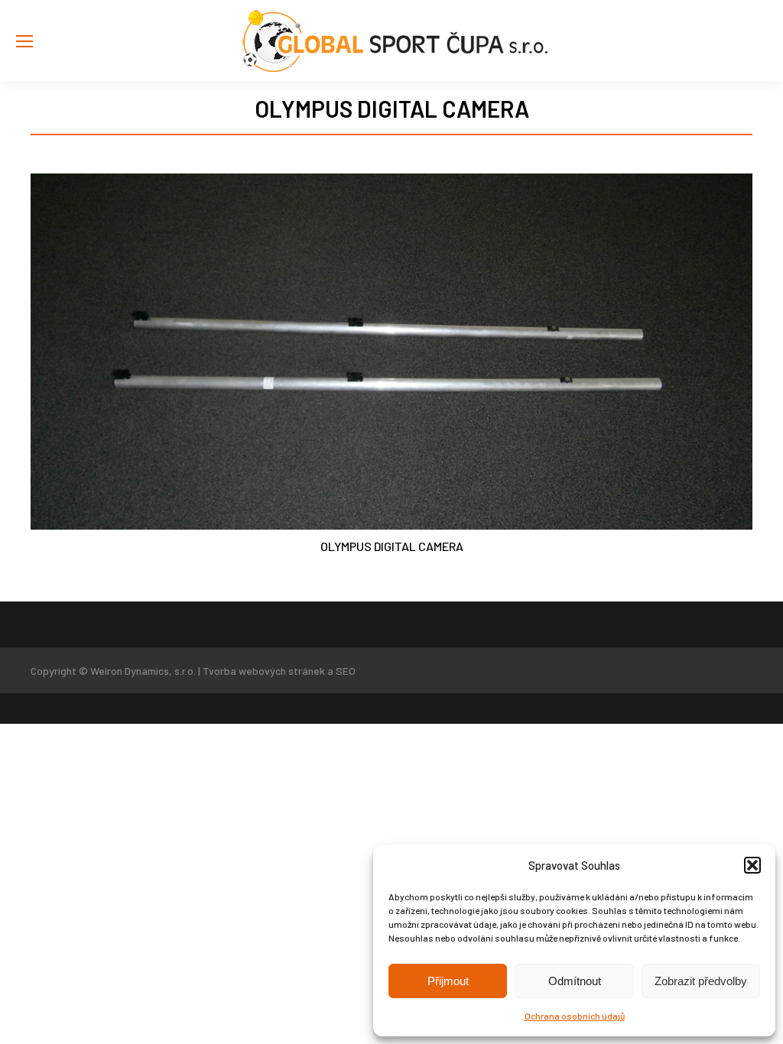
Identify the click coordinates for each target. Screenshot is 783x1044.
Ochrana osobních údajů (575, 1015)
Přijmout (448, 980)
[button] (752, 865)
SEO (346, 670)
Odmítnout (574, 980)
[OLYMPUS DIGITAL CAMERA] (391, 351)
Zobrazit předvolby (701, 980)
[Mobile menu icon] (24, 41)
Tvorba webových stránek (264, 670)
